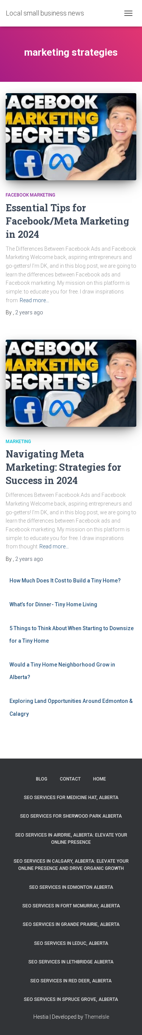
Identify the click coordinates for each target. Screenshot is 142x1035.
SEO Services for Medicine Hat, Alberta (71, 797)
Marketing (18, 441)
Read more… (34, 300)
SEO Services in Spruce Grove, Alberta (71, 999)
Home (99, 779)
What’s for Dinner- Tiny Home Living (53, 604)
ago (29, 312)
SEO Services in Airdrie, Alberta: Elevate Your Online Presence (71, 838)
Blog (41, 779)
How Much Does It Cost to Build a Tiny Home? (65, 581)
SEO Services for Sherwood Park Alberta (71, 816)
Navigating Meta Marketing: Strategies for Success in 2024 (63, 467)
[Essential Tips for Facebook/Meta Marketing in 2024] (71, 136)
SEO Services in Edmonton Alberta (71, 887)
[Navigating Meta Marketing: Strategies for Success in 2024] (71, 383)
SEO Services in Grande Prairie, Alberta (71, 924)
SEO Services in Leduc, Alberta (71, 943)
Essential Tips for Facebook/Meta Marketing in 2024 (67, 220)
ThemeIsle (96, 1017)
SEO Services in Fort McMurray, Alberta (71, 906)
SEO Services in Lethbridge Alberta (71, 962)
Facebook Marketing (30, 195)
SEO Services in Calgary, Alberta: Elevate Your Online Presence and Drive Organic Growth (71, 865)
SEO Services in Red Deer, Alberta (71, 980)
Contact (70, 779)
